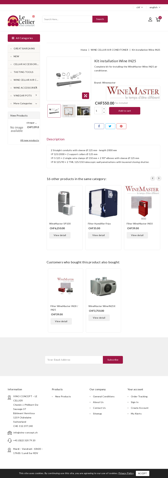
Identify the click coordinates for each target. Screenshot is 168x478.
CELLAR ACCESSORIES (27, 64)
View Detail (60, 235)
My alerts (136, 413)
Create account (140, 407)
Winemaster (109, 82)
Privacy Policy (126, 473)
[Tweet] (110, 126)
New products (63, 396)
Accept (142, 473)
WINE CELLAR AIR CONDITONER (27, 79)
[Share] (99, 126)
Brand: (98, 82)
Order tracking (139, 396)
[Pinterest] (121, 126)
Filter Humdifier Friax (99, 223)
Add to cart (124, 110)
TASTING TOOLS (23, 72)
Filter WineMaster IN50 (140, 223)
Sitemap (97, 413)
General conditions (104, 396)
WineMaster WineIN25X (101, 306)
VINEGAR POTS (23, 95)
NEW (16, 56)
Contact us (99, 407)
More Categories (23, 103)
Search (100, 19)
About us (98, 402)
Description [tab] (55, 139)
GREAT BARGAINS (24, 48)
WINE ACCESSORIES (25, 87)
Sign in (135, 402)
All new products (29, 140)
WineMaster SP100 (60, 223)
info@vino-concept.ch (25, 432)
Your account (135, 389)
